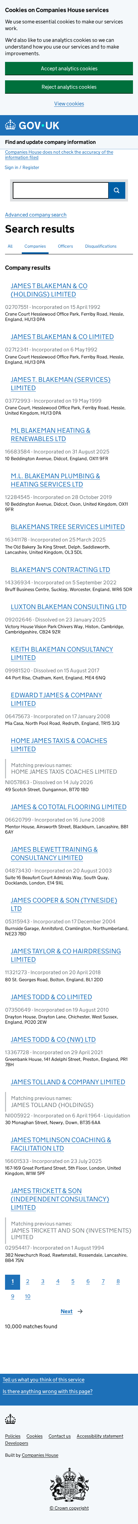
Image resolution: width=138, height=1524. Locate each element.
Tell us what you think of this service (43, 1379)
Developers (16, 1443)
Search (117, 190)
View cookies (69, 103)
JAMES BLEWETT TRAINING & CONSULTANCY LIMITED (54, 853)
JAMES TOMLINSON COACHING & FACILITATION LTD (61, 1144)
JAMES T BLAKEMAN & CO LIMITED (62, 337)
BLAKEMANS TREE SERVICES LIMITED (68, 527)
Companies (35, 246)
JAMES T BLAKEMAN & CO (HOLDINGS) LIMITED (49, 290)
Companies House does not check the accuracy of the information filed (59, 154)
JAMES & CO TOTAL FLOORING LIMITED (69, 807)
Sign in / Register (22, 167)
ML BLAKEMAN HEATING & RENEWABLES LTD (50, 434)
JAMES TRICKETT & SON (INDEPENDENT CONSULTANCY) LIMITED (60, 1199)
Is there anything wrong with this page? (47, 1391)
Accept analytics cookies (69, 68)
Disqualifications (101, 246)
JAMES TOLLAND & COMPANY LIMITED (68, 1082)
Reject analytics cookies (69, 87)
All (10, 246)
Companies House (40, 1455)
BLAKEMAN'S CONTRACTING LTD (60, 570)
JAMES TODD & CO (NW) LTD (53, 1039)
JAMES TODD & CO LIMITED (51, 997)
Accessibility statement (100, 1436)
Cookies (34, 1436)
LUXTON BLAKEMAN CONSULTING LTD (69, 607)
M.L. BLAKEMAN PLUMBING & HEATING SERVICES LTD (55, 480)
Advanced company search (36, 214)
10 (27, 1296)
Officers (65, 246)
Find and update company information (50, 142)
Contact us (60, 1436)
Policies (12, 1436)
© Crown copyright (69, 1508)
